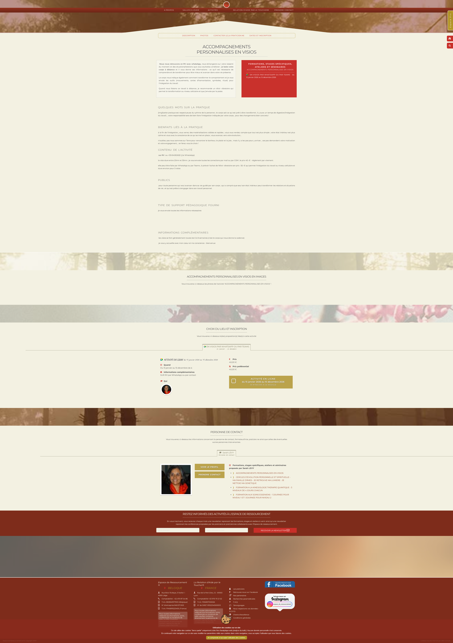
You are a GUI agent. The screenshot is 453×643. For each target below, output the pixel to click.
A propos (169, 10)
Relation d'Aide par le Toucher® (251, 10)
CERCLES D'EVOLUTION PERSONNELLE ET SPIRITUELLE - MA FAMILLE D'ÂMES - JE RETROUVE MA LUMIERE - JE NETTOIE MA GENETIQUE (261, 480)
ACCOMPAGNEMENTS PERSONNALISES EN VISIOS (259, 473)
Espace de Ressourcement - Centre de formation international (226, 4)
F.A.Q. (235, 602)
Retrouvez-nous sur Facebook (245, 592)
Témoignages (238, 605)
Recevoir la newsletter (274, 530)
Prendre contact (284, 10)
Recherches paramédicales (244, 599)
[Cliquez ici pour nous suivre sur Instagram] (280, 611)
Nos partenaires (239, 595)
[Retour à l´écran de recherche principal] (450, 38)
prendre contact (210, 475)
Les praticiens (238, 589)
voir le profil (209, 467)
